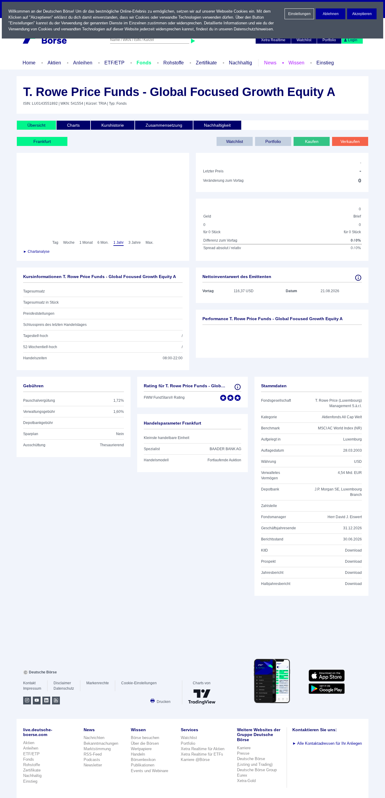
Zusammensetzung (164, 125)
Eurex (242, 775)
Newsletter (93, 765)
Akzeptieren (362, 14)
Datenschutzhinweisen (253, 29)
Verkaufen (350, 141)
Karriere (244, 748)
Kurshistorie (112, 125)
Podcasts (92, 759)
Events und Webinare (149, 771)
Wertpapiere (141, 749)
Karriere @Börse (195, 759)
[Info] (358, 277)
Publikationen (142, 765)
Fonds (144, 62)
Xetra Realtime (273, 40)
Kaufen (312, 141)
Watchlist (304, 40)
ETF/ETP (114, 62)
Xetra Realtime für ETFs (202, 754)
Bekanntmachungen (101, 743)
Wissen (296, 62)
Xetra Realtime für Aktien (202, 749)
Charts (73, 125)
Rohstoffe (173, 62)
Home (29, 62)
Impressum (32, 688)
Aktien (54, 62)
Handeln (138, 754)
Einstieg (325, 62)
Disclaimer (62, 683)
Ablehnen (331, 14)
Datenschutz (64, 688)
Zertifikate (206, 62)
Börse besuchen (145, 737)
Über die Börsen (145, 743)
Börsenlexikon (143, 759)
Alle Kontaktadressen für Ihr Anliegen (327, 743)
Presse (243, 753)
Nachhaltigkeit (217, 125)
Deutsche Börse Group (257, 770)
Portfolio (329, 40)
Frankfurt (42, 141)
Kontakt (29, 683)
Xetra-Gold (246, 780)
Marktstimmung (97, 749)
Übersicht (36, 125)
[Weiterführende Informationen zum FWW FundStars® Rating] (237, 387)
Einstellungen (299, 14)
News (270, 62)
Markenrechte (97, 683)
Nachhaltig (240, 62)
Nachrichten (94, 737)
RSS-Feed (93, 754)
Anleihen (82, 62)
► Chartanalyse (36, 251)
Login (352, 40)
